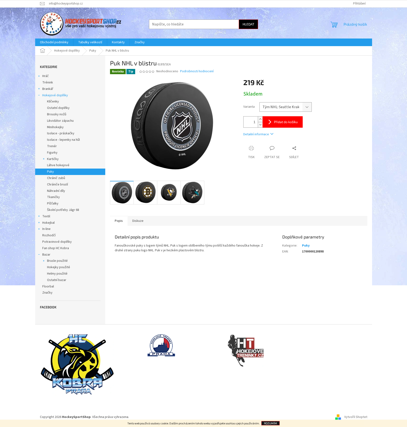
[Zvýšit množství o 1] (260, 119)
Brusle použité (57, 260)
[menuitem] (54, 42)
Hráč (45, 76)
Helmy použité (57, 273)
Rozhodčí (49, 235)
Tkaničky (53, 197)
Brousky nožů (56, 114)
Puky (50, 171)
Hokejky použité (58, 267)
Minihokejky (55, 127)
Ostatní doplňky (58, 108)
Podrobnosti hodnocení (197, 71)
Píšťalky (52, 203)
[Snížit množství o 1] (260, 124)
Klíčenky (53, 101)
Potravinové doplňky (57, 241)
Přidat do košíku (286, 122)
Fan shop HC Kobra (55, 248)
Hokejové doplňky (55, 95)
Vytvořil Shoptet (355, 417)
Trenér (52, 146)
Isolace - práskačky (60, 133)
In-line (46, 229)
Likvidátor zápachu (60, 120)
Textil (46, 216)
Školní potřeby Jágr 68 (63, 210)
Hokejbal (48, 222)
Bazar (46, 254)
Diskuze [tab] (138, 220)
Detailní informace (256, 134)
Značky (47, 292)
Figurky (52, 152)
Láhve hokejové (58, 165)
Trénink (47, 82)
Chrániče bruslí (57, 184)
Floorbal (48, 286)
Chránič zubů (56, 178)
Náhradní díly (56, 191)
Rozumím (270, 423)
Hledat (248, 24)
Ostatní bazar (56, 280)
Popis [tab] (119, 220)
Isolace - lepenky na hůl (63, 139)
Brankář (47, 89)
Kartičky (53, 159)
